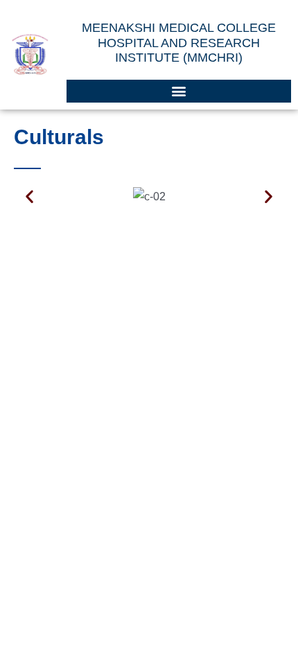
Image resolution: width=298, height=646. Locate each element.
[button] (179, 91)
